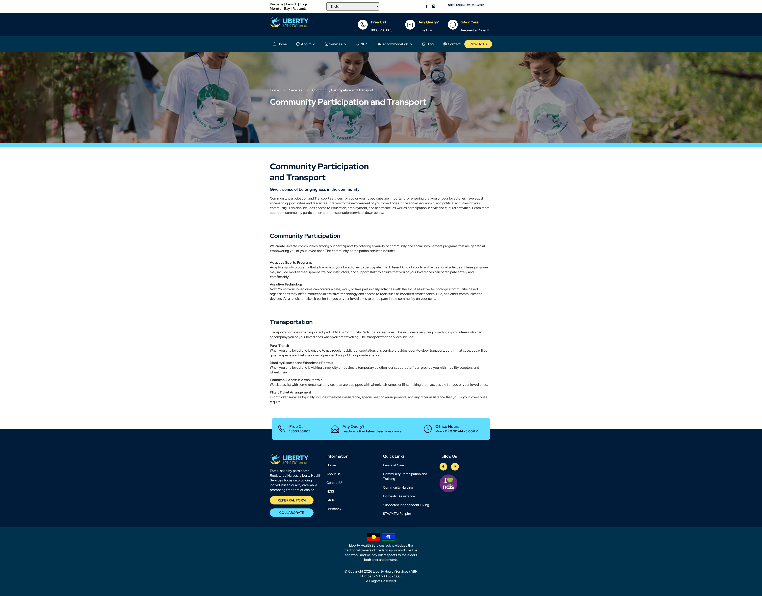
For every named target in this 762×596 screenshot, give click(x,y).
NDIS (364, 44)
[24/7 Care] (453, 25)
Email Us (425, 30)
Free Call (378, 22)
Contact (454, 44)
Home (282, 44)
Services (335, 44)
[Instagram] (455, 466)
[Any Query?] (410, 25)
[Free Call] (363, 25)
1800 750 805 (381, 30)
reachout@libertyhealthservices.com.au (373, 431)
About (306, 44)
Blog (430, 44)
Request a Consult (475, 30)
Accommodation (395, 44)
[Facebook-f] (443, 466)
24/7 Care (470, 22)
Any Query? (429, 22)
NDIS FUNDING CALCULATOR (466, 5)
